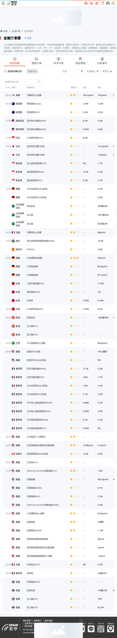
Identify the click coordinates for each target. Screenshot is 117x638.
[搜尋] (39, 82)
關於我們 (27, 621)
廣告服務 (49, 621)
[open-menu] (3, 3)
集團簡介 (38, 621)
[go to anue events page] (102, 3)
